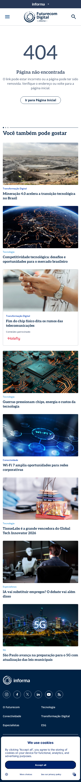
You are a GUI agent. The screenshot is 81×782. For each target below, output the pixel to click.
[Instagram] (6, 694)
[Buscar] (73, 16)
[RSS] (59, 694)
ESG (43, 725)
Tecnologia (48, 707)
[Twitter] (27, 694)
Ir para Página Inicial (40, 100)
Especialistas (11, 725)
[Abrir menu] (7, 16)
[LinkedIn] (38, 694)
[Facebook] (17, 694)
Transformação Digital (55, 716)
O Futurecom (11, 707)
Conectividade (12, 716)
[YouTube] (49, 694)
